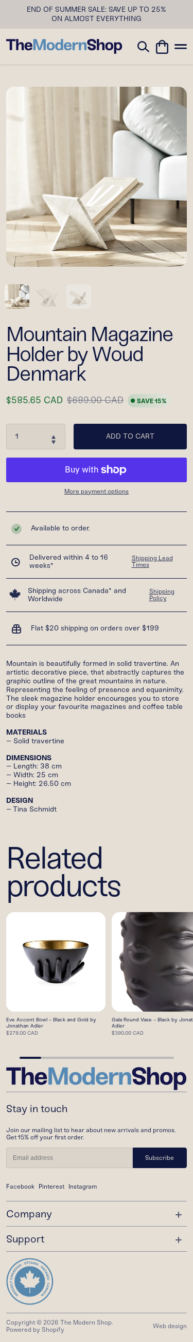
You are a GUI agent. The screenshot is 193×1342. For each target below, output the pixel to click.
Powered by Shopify (35, 1329)
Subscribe (159, 1157)
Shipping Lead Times (152, 562)
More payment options (96, 491)
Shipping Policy (161, 595)
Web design (170, 1326)
